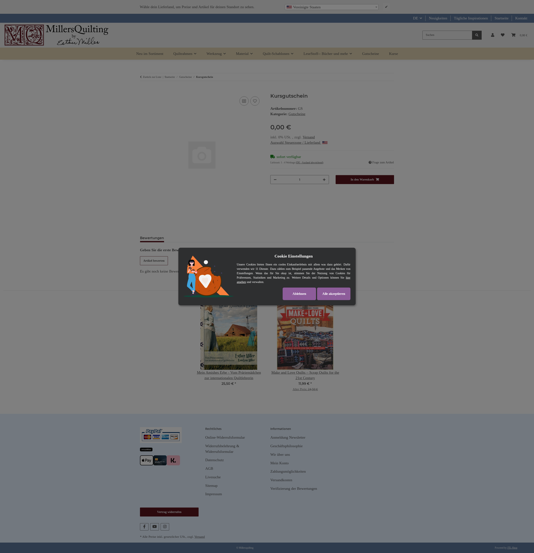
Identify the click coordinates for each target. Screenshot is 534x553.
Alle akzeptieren (333, 293)
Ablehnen (299, 293)
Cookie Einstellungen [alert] (294, 256)
